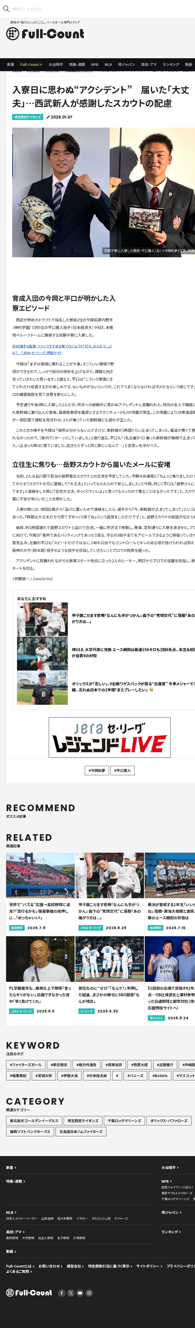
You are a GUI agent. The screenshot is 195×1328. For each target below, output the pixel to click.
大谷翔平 (56, 64)
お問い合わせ (49, 1265)
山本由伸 (47, 1218)
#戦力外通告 (86, 1064)
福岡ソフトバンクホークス (30, 1131)
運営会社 (74, 1265)
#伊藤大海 (69, 1075)
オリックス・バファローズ (169, 1120)
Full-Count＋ (31, 64)
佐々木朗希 (64, 1218)
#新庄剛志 (59, 1064)
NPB (95, 64)
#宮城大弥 (44, 1075)
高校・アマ (149, 64)
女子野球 (63, 1238)
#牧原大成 (139, 1064)
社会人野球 (45, 1238)
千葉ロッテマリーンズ (124, 1120)
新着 (10, 64)
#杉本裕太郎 (97, 1075)
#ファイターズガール (26, 1064)
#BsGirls (160, 1075)
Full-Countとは (18, 1265)
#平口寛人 (122, 770)
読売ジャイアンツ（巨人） (177, 1187)
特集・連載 (77, 64)
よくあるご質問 (17, 1271)
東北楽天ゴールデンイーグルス (34, 1120)
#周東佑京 (114, 1064)
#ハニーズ (135, 1075)
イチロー (82, 1218)
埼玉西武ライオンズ (27, 117)
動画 (9, 1251)
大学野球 (28, 1238)
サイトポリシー (147, 1265)
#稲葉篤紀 (18, 1075)
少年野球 (79, 1238)
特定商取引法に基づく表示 (108, 1265)
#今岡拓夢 (97, 770)
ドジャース (121, 1218)
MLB (108, 64)
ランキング (171, 64)
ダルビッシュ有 (101, 1218)
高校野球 (12, 1238)
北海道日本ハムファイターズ (81, 1131)
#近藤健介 (165, 1064)
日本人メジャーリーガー (22, 1218)
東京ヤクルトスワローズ (176, 1193)
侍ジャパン (126, 64)
